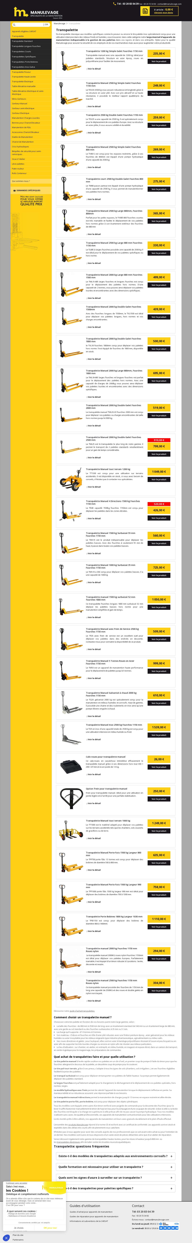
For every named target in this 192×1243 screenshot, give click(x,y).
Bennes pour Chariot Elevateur (26, 122)
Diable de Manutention (22, 137)
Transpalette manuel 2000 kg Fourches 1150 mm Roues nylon (111, 950)
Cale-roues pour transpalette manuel (105, 756)
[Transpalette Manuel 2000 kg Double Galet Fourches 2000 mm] (71, 415)
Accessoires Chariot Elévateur (25, 132)
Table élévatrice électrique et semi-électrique (28, 92)
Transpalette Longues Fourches (26, 46)
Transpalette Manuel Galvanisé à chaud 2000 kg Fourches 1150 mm (111, 694)
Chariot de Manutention (23, 141)
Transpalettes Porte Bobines (25, 61)
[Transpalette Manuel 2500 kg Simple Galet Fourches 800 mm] (71, 156)
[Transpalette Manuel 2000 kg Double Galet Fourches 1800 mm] (71, 348)
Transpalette (18, 36)
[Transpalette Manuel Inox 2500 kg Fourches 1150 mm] (71, 734)
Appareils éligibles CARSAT (24, 31)
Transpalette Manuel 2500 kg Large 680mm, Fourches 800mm (114, 212)
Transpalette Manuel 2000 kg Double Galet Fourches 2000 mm (113, 406)
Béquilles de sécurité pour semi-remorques (26, 153)
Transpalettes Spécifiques (24, 56)
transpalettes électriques (68, 1142)
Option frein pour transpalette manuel (106, 788)
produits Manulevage (78, 1124)
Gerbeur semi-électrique (23, 108)
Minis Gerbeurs (19, 99)
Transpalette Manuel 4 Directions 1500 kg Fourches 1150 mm (113, 502)
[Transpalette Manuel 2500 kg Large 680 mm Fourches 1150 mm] (71, 252)
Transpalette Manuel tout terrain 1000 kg (108, 820)
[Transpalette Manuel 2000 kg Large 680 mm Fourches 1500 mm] (71, 284)
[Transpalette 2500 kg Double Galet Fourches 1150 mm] (71, 124)
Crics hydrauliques (20, 146)
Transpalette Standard (22, 41)
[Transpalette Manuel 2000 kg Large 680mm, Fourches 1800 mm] (71, 380)
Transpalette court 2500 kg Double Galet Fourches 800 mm (114, 180)
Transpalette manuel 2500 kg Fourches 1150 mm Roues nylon (111, 982)
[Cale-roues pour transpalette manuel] (71, 766)
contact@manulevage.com (170, 4)
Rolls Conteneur (19, 173)
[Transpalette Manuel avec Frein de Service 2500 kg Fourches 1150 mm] (71, 638)
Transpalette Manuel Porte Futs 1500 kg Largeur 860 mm (113, 854)
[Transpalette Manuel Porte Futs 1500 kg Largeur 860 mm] (71, 862)
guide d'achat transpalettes (82, 1011)
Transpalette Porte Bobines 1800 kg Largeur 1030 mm (114, 916)
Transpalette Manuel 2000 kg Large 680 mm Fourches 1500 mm (114, 276)
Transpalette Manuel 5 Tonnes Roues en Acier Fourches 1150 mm (110, 662)
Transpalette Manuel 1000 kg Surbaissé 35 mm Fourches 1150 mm (110, 566)
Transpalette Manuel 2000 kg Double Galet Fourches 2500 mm (113, 438)
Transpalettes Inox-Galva (23, 67)
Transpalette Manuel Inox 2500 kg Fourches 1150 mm (114, 725)
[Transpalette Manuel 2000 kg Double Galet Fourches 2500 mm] (71, 447)
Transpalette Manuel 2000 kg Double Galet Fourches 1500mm (113, 308)
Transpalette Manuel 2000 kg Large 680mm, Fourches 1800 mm (114, 372)
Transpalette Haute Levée (24, 76)
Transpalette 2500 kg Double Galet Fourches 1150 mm (114, 115)
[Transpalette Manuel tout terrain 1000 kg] (71, 830)
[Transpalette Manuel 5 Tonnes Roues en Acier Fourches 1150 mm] (71, 670)
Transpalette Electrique (22, 81)
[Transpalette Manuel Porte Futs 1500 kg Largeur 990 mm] (71, 894)
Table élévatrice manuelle (24, 86)
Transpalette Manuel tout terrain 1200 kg (108, 469)
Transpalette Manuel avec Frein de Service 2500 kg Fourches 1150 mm (112, 630)
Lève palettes (18, 163)
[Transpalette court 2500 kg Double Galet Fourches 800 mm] (71, 188)
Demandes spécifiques (28, 190)
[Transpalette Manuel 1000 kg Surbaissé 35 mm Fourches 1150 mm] (71, 574)
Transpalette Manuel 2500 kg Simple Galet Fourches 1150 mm (113, 84)
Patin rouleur (18, 168)
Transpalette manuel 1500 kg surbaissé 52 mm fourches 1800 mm (110, 598)
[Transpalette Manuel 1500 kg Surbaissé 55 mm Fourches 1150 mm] (71, 542)
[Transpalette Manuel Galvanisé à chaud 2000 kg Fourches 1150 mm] (71, 702)
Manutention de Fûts (21, 127)
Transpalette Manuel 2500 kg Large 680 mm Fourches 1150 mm (114, 244)
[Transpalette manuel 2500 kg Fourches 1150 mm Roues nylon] (71, 990)
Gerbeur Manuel (19, 103)
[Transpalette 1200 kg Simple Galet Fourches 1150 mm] (71, 61)
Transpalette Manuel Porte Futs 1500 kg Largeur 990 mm (113, 886)
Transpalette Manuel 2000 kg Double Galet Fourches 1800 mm (113, 340)
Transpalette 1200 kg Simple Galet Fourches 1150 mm (114, 51)
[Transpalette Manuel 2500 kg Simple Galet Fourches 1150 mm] (71, 92)
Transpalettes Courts (21, 51)
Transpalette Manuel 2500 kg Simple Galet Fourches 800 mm (113, 148)
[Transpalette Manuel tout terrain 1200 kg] (71, 479)
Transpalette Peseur (21, 72)
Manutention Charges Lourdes (26, 118)
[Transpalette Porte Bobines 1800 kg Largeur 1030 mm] (71, 926)
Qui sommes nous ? (21, 181)
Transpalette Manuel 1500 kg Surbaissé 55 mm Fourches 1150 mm (110, 534)
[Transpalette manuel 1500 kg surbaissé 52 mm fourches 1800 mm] (71, 606)
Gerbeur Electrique (20, 113)
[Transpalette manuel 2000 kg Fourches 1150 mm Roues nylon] (71, 958)
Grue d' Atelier (18, 159)
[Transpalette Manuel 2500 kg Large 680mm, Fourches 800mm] (71, 220)
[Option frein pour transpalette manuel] (71, 798)
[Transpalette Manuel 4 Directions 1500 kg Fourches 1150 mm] (71, 511)
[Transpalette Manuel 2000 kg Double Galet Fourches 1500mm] (71, 316)
